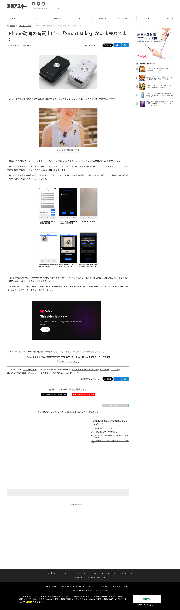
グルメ (33, 18)
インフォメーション (124, 18)
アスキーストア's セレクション (102, 428)
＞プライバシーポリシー (147, 605)
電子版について (129, 586)
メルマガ (115, 369)
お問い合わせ (93, 586)
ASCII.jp (79, 577)
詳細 (29, 602)
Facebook (104, 369)
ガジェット (76, 573)
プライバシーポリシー (67, 586)
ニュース (66, 573)
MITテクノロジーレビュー (96, 577)
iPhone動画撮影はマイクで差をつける (105, 432)
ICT (79, 18)
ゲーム (11, 18)
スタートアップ (56, 18)
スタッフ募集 (115, 586)
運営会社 (81, 586)
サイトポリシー (51, 586)
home (12, 25)
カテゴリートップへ (116, 405)
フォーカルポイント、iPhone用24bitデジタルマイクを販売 (110, 441)
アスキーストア (101, 18)
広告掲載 (104, 586)
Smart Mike (78, 98)
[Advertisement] (128, 6)
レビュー (56, 573)
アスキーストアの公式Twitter (85, 369)
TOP (146, 18)
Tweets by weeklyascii (76, 504)
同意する (147, 599)
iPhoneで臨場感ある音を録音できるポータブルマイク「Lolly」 (109, 436)
